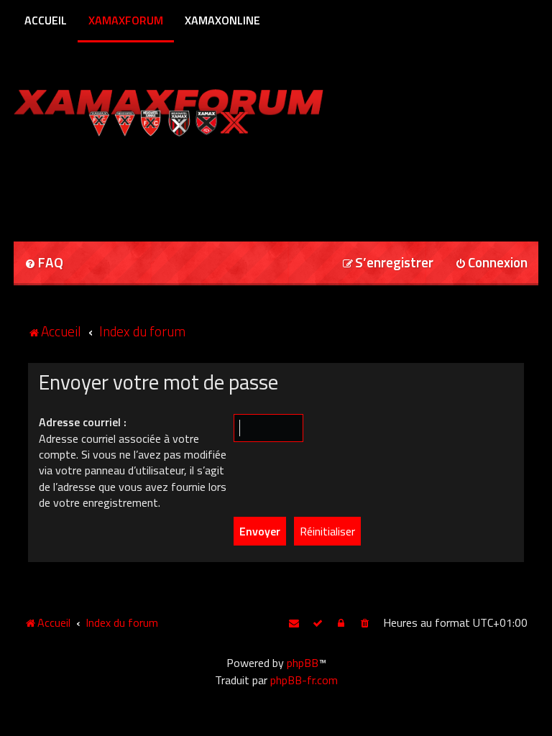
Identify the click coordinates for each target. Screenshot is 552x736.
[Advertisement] (182, 184)
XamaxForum (125, 20)
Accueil (45, 20)
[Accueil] (196, 109)
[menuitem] (44, 263)
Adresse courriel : (82, 422)
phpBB (302, 662)
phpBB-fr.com (304, 680)
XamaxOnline (222, 20)
